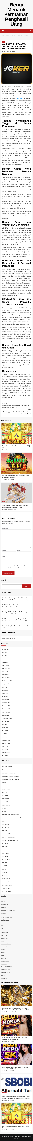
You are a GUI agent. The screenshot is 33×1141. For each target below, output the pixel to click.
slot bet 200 (5, 824)
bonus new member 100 (9, 773)
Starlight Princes (7, 885)
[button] (2, 31)
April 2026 (5, 662)
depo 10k (3, 896)
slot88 (4, 869)
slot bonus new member (9, 837)
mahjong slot (5, 798)
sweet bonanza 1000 (6, 917)
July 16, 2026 (10, 1100)
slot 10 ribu (4, 935)
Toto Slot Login (6, 888)
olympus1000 (6, 805)
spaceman (5, 875)
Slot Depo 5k (5, 853)
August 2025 (6, 684)
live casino (5, 795)
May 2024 (5, 730)
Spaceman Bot (6, 878)
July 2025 (5, 687)
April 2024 (5, 734)
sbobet (4, 808)
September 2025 (7, 681)
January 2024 (6, 743)
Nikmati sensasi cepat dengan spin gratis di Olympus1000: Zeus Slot (15, 405)
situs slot (4, 811)
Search (3, 580)
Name (4, 550)
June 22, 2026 (10, 509)
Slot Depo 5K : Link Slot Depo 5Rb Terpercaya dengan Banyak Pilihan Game (14, 612)
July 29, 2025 (11, 51)
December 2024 (6, 709)
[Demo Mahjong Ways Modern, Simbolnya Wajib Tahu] (16, 433)
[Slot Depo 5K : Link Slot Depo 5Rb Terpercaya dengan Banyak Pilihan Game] (16, 1054)
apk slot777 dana (7, 766)
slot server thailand (6, 944)
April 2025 (5, 696)
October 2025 (6, 677)
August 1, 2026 (11, 1011)
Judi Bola (4, 792)
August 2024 (6, 721)
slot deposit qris (5, 969)
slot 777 (3, 901)
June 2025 (5, 690)
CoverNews (24, 1136)
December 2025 (6, 671)
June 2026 (5, 656)
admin (5, 51)
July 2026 (5, 652)
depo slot (5, 786)
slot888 (4, 872)
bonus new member (6, 966)
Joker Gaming (6, 789)
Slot (3, 442)
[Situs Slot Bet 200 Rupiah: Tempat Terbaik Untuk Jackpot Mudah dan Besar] (16, 493)
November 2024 (6, 712)
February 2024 (6, 740)
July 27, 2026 (10, 1041)
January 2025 (6, 705)
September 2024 (7, 718)
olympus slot (4, 958)
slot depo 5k (4, 899)
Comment (5, 528)
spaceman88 (5, 882)
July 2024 (5, 724)
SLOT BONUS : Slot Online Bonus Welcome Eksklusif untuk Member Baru (14, 606)
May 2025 (5, 693)
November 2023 (6, 749)
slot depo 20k (6, 850)
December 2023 (6, 746)
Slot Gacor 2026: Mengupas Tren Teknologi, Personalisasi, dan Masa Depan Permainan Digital (15, 599)
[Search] (30, 31)
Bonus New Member (8, 770)
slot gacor (5, 856)
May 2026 (5, 659)
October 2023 (6, 752)
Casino (4, 782)
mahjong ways (5, 920)
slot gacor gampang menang (8, 910)
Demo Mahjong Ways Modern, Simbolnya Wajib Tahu (15, 626)
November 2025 (6, 674)
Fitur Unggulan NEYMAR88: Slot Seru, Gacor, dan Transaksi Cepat (17, 412)
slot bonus (5, 830)
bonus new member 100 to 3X (10, 776)
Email (19, 550)
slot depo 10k (6, 846)
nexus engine (4, 946)
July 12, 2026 (10, 449)
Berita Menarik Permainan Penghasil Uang (16, 14)
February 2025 (6, 702)
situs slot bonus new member (10, 814)
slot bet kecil (6, 827)
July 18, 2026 (10, 1070)
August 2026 (6, 649)
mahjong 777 (4, 913)
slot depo (5, 843)
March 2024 (5, 737)
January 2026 (6, 668)
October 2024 (6, 715)
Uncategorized (6, 891)
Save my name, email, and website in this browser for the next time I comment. (15, 567)
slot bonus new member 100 (10, 840)
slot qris (4, 862)
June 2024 (5, 727)
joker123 (3, 952)
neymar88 (5, 802)
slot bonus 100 (6, 834)
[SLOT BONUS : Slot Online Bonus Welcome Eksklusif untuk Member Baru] (16, 1025)
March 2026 (5, 665)
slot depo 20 (4, 907)
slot (2, 925)
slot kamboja (4, 932)
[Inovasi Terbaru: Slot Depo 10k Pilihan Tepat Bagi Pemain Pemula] (16, 463)
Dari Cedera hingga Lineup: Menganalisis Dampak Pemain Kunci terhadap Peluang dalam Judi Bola (16, 619)
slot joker (20, 98)
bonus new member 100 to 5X (10, 779)
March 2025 (5, 699)
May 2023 (5, 755)
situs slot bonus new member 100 (11, 818)
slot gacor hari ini (7, 859)
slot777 (4, 866)
